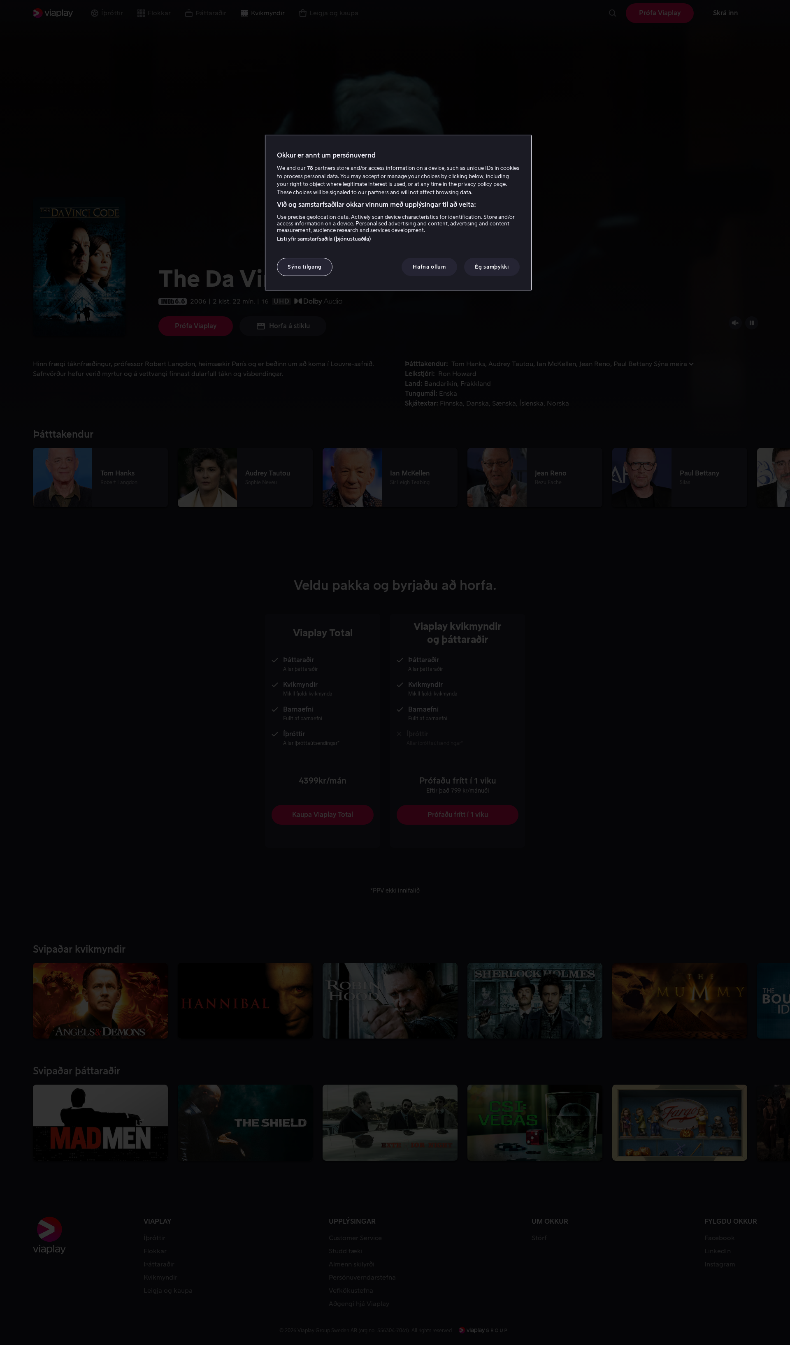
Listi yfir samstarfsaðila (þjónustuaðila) (324, 238)
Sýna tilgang (305, 266)
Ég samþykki (492, 266)
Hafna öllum (429, 266)
